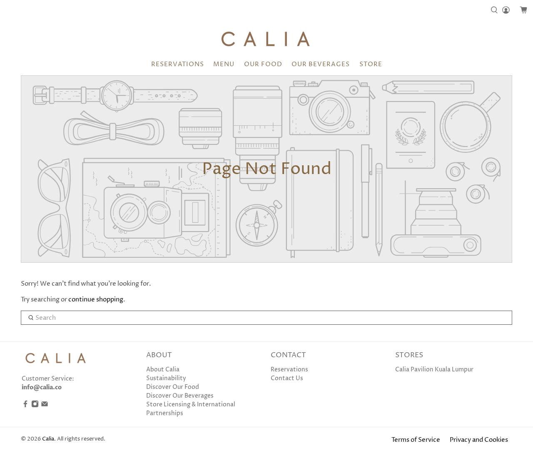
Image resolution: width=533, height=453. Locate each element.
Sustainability (166, 378)
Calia (48, 439)
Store (370, 64)
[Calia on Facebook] (25, 406)
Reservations (177, 64)
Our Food (263, 64)
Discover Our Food (172, 387)
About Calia (162, 369)
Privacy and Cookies (479, 440)
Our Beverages (320, 64)
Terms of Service (415, 440)
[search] (266, 318)
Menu (223, 64)
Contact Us (287, 378)
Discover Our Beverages (180, 396)
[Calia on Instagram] (35, 406)
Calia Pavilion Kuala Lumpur (434, 369)
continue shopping (95, 299)
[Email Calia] (44, 406)
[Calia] (267, 38)
